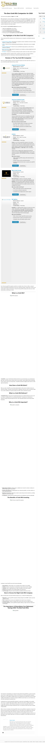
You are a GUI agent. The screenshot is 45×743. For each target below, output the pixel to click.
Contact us (40, 741)
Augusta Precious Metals (7, 41)
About (28, 741)
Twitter (34, 741)
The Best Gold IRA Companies (7, 8)
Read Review (22, 94)
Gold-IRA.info (25, 741)
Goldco (3, 44)
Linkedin (31, 741)
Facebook (36, 741)
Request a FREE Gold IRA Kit (19, 8)
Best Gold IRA (36, 8)
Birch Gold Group (5, 49)
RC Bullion (4, 51)
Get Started (15, 94)
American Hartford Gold (6, 46)
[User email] (3, 732)
